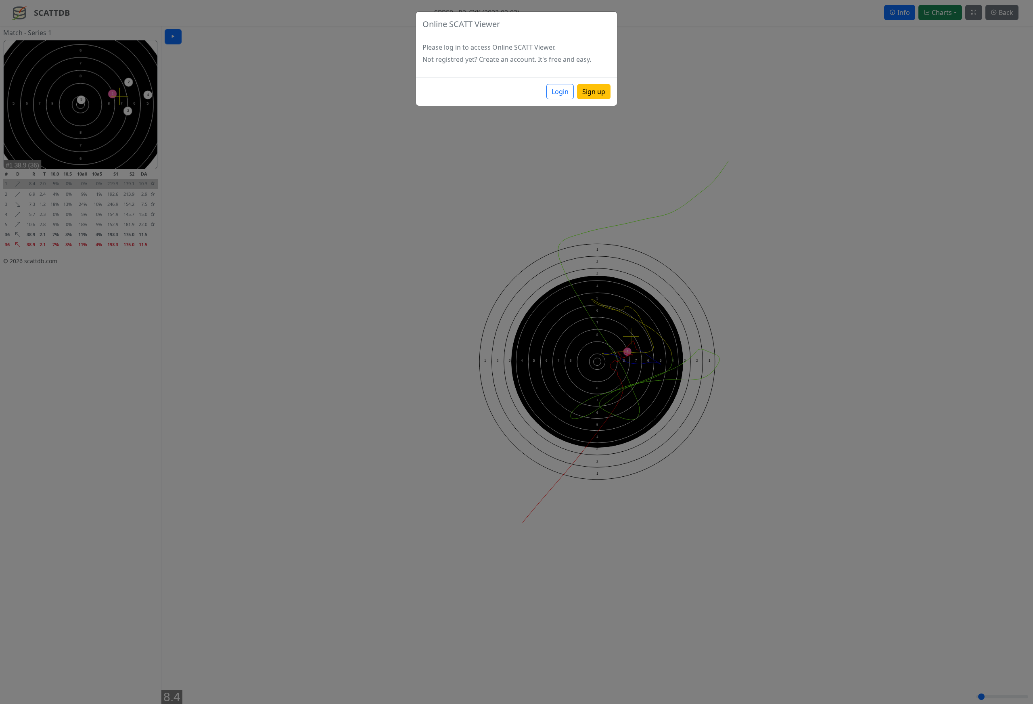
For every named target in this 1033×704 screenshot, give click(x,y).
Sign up (593, 91)
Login (560, 91)
